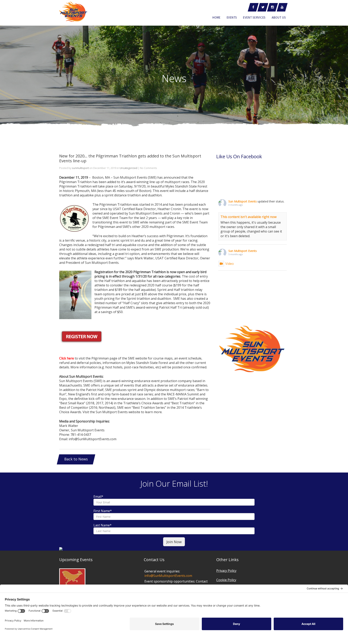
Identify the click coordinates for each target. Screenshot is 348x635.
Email (98, 496)
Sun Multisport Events (242, 201)
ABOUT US (279, 17)
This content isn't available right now (249, 217)
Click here (66, 358)
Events (232, 17)
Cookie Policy (226, 580)
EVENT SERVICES (254, 17)
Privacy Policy (226, 570)
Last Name (102, 525)
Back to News (76, 459)
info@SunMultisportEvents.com (168, 575)
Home (216, 17)
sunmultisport (80, 168)
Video (229, 263)
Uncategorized (128, 168)
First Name (102, 511)
